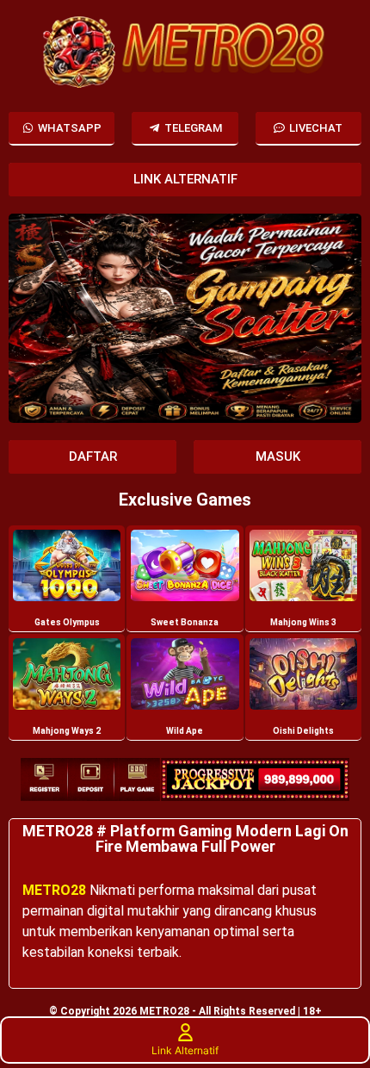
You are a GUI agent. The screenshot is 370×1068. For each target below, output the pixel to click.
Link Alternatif (185, 1050)
